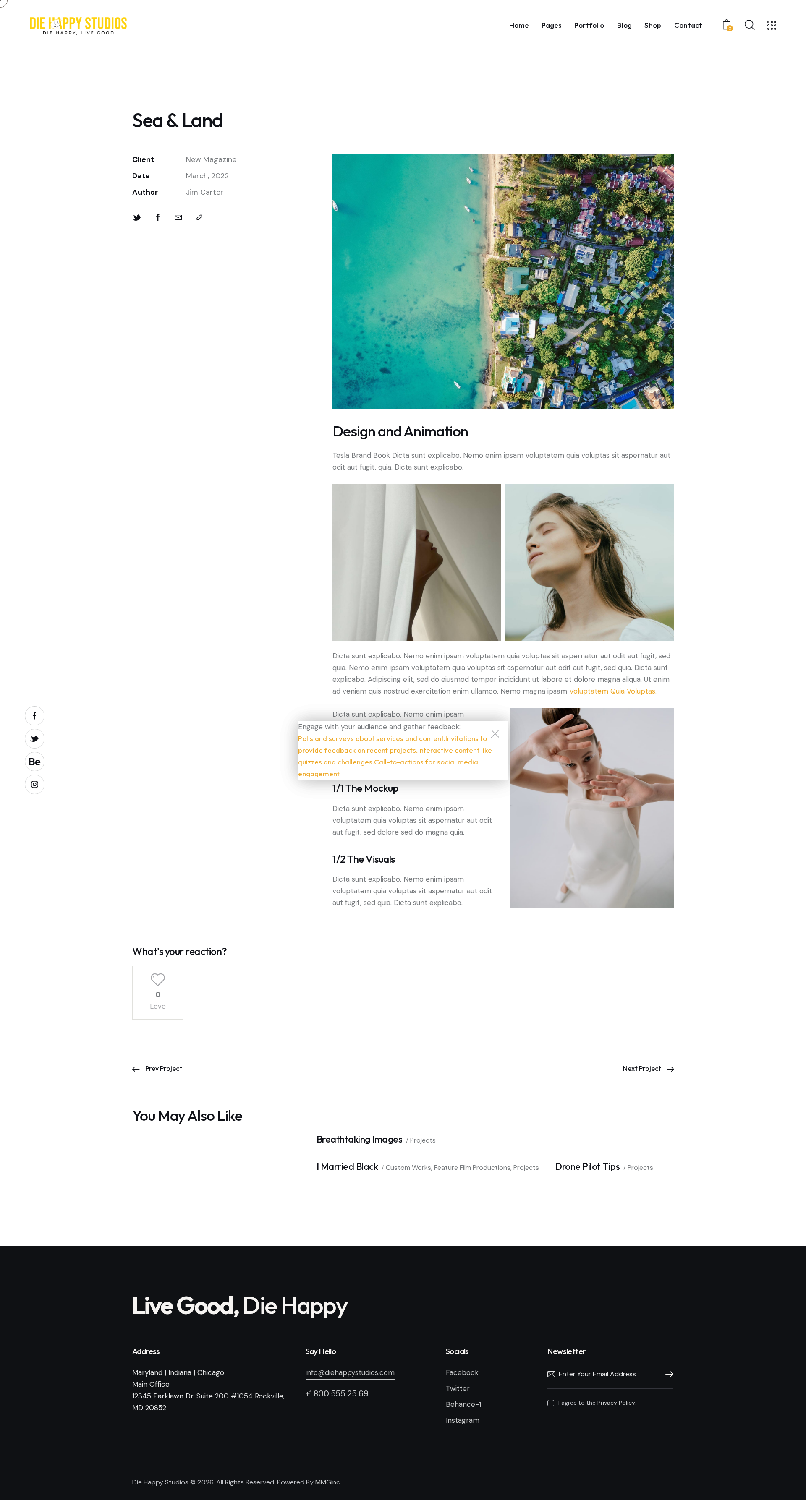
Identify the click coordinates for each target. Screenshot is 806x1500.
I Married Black (347, 1166)
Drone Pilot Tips (587, 1166)
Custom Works (408, 1167)
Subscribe (667, 1374)
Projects (423, 1140)
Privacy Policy (616, 1403)
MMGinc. (328, 1482)
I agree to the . (597, 1402)
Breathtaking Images (360, 1139)
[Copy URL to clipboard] (199, 217)
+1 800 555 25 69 (337, 1393)
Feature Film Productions (472, 1167)
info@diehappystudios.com (350, 1372)
